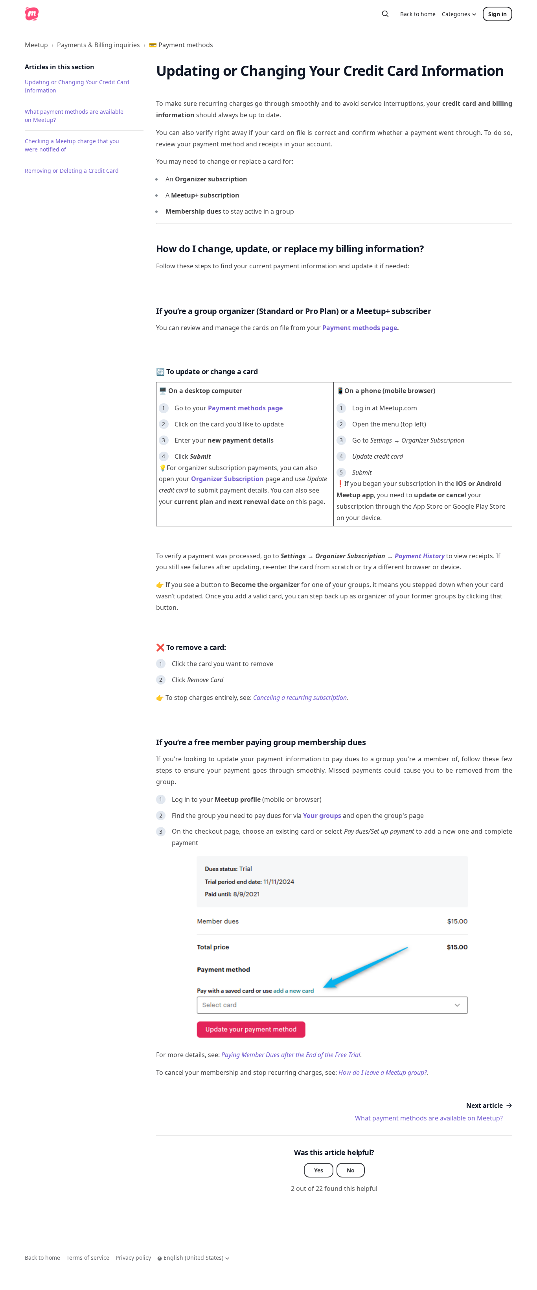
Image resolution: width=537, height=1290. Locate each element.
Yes (318, 1170)
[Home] (32, 14)
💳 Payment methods (181, 45)
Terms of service (87, 1257)
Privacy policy (133, 1257)
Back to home (418, 14)
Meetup (36, 45)
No (351, 1170)
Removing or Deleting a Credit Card (72, 170)
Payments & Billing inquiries (98, 45)
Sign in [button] (497, 14)
